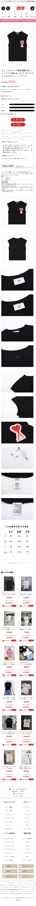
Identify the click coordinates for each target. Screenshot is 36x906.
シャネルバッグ (9, 838)
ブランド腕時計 (9, 807)
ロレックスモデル (27, 860)
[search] (8, 8)
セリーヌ (27, 818)
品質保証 (8, 871)
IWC (27, 856)
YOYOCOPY (19, 898)
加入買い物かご (18, 120)
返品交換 (25, 871)
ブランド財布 (8, 810)
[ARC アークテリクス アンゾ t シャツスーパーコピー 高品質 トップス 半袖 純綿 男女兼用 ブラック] (9, 583)
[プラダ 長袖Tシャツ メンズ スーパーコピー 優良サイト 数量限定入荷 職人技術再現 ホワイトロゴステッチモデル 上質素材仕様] (9, 757)
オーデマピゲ (27, 853)
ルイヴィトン (27, 807)
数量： (3, 110)
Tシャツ (11, 96)
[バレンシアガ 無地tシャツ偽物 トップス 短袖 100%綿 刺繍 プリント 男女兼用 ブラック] (9, 722)
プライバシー (26, 876)
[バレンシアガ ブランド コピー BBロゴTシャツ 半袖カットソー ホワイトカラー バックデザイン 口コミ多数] (26, 583)
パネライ (27, 849)
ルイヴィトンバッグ (8, 842)
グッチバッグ (8, 853)
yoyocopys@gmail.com (16, 131)
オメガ (27, 845)
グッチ (27, 810)
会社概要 (8, 866)
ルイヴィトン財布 (9, 856)
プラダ (27, 825)
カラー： (3, 104)
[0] (32, 8)
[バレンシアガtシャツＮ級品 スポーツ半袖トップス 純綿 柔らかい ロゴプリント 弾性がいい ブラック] (9, 688)
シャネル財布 (8, 860)
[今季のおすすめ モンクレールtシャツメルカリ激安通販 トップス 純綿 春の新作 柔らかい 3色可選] (26, 653)
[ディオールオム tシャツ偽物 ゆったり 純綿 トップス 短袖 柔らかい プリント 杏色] (26, 688)
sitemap (18, 900)
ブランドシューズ (9, 818)
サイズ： (3, 107)
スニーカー (9, 825)
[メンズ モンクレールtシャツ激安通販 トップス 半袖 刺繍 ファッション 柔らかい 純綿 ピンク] (9, 653)
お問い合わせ (9, 876)
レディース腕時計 (27, 838)
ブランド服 (9, 821)
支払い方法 (25, 866)
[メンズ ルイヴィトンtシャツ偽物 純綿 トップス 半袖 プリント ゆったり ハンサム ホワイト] (26, 618)
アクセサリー (8, 829)
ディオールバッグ (9, 845)
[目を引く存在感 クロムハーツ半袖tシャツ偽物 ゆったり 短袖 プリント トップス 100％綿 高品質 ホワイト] (26, 757)
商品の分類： (5, 96)
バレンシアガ (27, 829)
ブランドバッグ (9, 814)
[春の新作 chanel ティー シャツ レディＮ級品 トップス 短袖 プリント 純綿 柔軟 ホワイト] (9, 618)
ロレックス (27, 814)
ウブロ (27, 842)
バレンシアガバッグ (8, 849)
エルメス (27, 821)
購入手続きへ (18, 125)
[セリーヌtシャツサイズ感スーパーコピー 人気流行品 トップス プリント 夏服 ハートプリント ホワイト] (26, 722)
